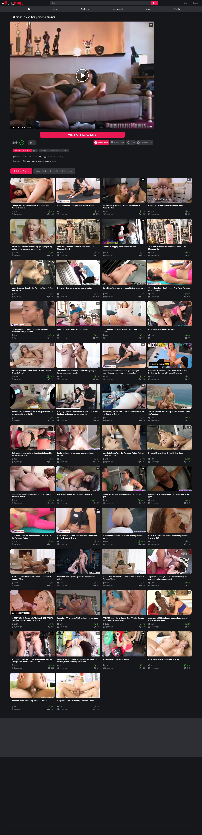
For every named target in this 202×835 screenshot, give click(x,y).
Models (177, 9)
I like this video (13, 142)
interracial (54, 150)
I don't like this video (16, 142)
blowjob (43, 150)
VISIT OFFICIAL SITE (82, 134)
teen (65, 150)
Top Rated (85, 9)
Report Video (119, 142)
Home (29, 9)
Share (132, 142)
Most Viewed (118, 9)
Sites (148, 9)
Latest (55, 9)
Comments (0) (146, 142)
